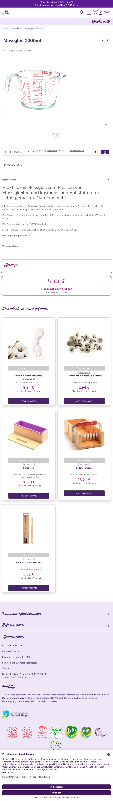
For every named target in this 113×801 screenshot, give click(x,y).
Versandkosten (52, 151)
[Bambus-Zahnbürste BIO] (28, 529)
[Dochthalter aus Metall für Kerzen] (84, 342)
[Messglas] (106, 124)
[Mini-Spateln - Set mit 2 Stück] (107, 40)
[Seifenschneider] (84, 434)
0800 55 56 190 (39, 674)
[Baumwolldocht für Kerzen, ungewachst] (28, 342)
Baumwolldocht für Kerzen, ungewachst (29, 377)
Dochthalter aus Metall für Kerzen (84, 375)
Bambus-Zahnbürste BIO (29, 562)
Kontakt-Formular (10, 651)
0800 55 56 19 (18, 677)
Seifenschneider (84, 467)
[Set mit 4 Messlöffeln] (102, 40)
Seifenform (28, 467)
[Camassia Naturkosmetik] (7, 12)
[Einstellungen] (100, 12)
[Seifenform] (28, 434)
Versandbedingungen (77, 151)
